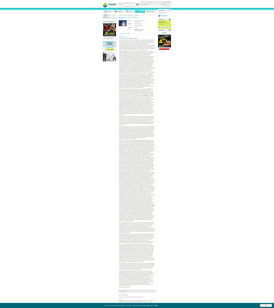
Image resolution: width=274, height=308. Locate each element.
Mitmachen (106, 17)
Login (164, 1)
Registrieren (168, 1)
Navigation (106, 15)
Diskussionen (134, 33)
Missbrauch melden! (164, 27)
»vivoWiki (124, 15)
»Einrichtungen (136, 15)
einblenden (125, 294)
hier (156, 305)
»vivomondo (121, 15)
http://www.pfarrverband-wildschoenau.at (139, 30)
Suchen (120, 4)
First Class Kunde (109, 38)
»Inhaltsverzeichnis (130, 15)
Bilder (128, 33)
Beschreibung (123, 33)
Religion (136, 27)
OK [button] (266, 305)
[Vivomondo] (109, 7)
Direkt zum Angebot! (165, 49)
